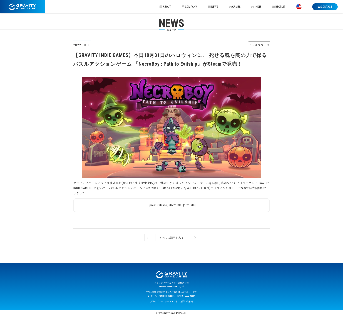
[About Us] (299, 6)
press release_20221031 (173, 205)
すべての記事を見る (172, 237)
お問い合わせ (186, 301)
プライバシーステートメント (164, 301)
